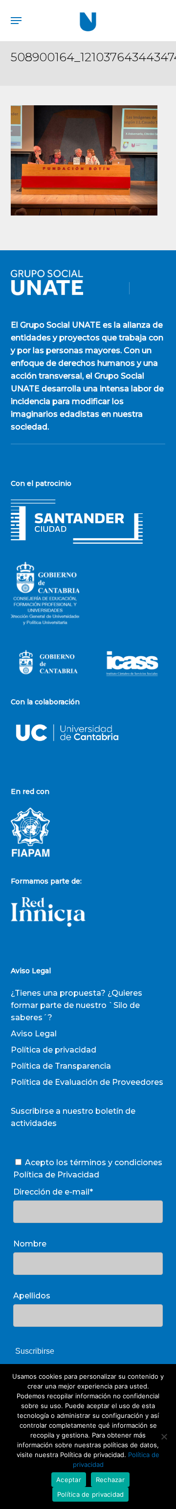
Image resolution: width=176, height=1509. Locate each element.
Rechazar (110, 1480)
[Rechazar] (164, 1436)
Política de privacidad (53, 1049)
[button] (16, 20)
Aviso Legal (34, 1033)
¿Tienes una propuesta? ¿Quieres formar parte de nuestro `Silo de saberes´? (76, 1005)
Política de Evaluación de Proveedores (87, 1082)
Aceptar (68, 1480)
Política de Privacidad (56, 1174)
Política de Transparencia (61, 1066)
